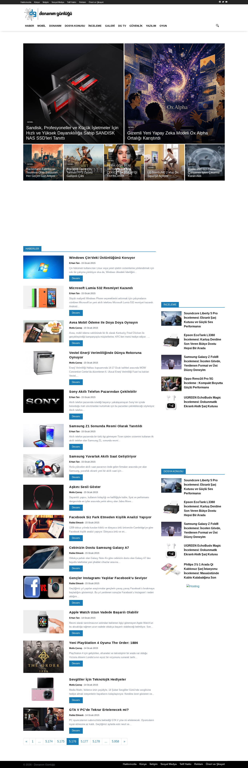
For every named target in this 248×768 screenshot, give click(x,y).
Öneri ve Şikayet (96, 2)
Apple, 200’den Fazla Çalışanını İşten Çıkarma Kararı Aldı (203, 172)
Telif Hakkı (71, 2)
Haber (29, 25)
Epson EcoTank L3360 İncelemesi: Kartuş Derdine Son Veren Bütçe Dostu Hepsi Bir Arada (202, 342)
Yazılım (151, 25)
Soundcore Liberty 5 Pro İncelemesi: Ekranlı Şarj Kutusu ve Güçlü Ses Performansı (201, 320)
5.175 (60, 741)
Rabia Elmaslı (76, 522)
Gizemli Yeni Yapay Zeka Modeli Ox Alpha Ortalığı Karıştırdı (167, 135)
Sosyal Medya (58, 2)
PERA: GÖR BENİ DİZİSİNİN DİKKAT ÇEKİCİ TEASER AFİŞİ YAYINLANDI (122, 171)
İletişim (46, 2)
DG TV (122, 25)
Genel (30, 122)
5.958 (115, 741)
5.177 (84, 741)
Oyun (163, 25)
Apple (192, 164)
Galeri (110, 25)
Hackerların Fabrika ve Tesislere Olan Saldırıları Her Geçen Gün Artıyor (42, 172)
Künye (37, 2)
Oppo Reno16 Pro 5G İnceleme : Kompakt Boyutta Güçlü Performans (203, 383)
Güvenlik (136, 25)
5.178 (96, 741)
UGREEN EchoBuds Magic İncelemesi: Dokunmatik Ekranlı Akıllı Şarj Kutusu (202, 402)
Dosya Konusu (75, 25)
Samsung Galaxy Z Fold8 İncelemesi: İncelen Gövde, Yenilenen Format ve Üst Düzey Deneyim (202, 364)
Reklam (82, 2)
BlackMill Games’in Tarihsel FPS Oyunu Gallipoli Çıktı (80, 172)
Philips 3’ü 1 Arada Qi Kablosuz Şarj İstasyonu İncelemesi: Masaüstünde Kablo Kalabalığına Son (201, 571)
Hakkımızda (26, 2)
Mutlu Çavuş (75, 328)
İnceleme (94, 25)
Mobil (41, 25)
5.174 (49, 741)
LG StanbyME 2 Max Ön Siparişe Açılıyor (162, 174)
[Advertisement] (124, 214)
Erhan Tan (74, 263)
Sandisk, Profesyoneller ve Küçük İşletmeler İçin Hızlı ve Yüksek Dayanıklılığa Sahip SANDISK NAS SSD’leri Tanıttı (72, 133)
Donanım (55, 25)
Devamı (76, 278)
